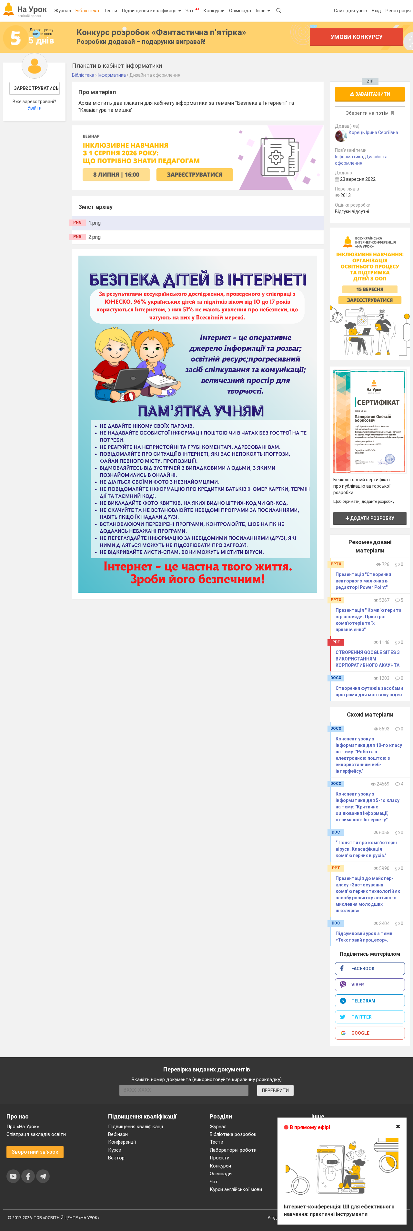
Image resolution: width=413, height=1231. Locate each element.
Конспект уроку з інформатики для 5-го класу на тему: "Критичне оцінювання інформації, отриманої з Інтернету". (367, 806)
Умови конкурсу (356, 37)
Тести (110, 11)
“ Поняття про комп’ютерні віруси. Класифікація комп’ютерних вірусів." (366, 849)
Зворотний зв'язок (35, 1152)
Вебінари (118, 1134)
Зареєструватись (36, 88)
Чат (192, 10)
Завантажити (372, 94)
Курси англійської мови (236, 1189)
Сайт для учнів (350, 11)
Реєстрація (398, 11)
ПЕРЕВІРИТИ (275, 1090)
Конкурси (214, 11)
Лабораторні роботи (233, 1150)
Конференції (122, 1142)
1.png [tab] (94, 223)
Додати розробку (371, 518)
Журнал (62, 11)
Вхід (376, 11)
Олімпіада (240, 11)
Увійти (34, 108)
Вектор (116, 1158)
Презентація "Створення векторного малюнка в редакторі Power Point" (363, 581)
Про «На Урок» (22, 1126)
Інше (261, 11)
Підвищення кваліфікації (150, 11)
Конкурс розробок (161, 32)
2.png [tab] (94, 237)
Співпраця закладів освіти (36, 1134)
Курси (114, 1150)
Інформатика (349, 156)
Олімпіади (221, 1174)
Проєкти (219, 1158)
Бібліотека (87, 11)
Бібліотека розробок (233, 1134)
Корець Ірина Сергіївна (373, 132)
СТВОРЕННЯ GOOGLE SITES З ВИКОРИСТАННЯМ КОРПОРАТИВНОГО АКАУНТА (368, 659)
